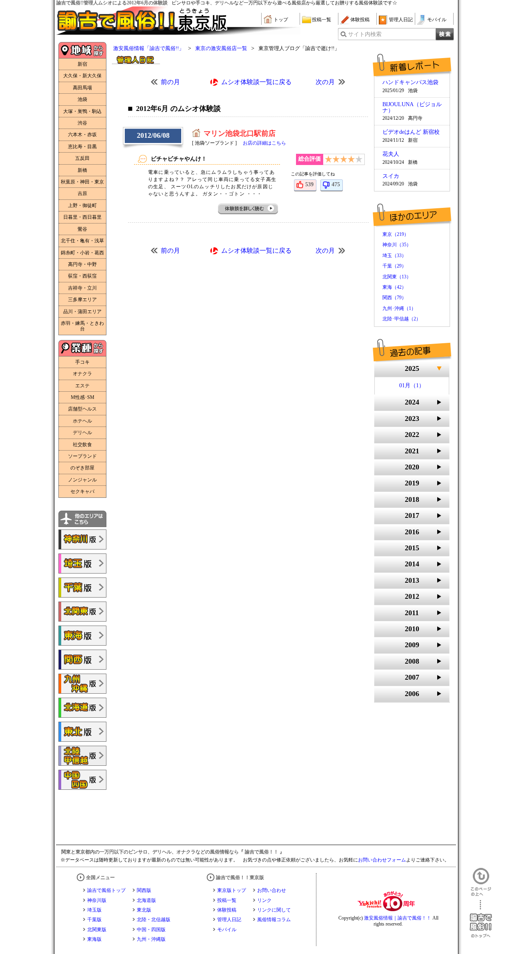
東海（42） (394, 287)
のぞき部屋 (82, 468)
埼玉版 (94, 910)
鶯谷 (82, 229)
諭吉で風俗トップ (106, 890)
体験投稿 (360, 19)
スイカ (390, 176)
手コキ (82, 362)
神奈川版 (96, 900)
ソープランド (82, 456)
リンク (264, 900)
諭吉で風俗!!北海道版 (82, 708)
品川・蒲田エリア (82, 311)
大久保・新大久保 (82, 75)
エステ (82, 385)
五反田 (82, 158)
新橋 (82, 170)
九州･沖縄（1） (399, 308)
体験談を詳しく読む (248, 208)
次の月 (325, 81)
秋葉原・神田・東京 (82, 182)
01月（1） (411, 385)
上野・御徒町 (82, 205)
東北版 (144, 910)
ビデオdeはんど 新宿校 (411, 132)
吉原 (82, 193)
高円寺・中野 (82, 264)
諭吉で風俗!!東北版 (82, 732)
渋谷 (82, 123)
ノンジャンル (82, 480)
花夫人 (390, 154)
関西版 (144, 890)
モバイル (436, 19)
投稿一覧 (321, 19)
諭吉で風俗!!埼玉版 (82, 563)
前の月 (170, 81)
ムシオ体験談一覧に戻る (256, 81)
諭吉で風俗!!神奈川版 (82, 539)
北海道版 (146, 900)
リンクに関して (274, 910)
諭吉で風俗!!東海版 (82, 636)
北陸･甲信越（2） (401, 319)
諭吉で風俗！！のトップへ (481, 919)
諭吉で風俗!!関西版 (82, 660)
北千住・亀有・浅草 (82, 241)
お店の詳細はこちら (264, 143)
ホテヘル (82, 421)
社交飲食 (82, 444)
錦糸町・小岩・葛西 (82, 253)
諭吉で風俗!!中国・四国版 (82, 780)
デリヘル (82, 432)
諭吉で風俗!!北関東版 (82, 612)
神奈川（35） (396, 245)
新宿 (82, 64)
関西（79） (394, 297)
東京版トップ (231, 890)
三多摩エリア (82, 299)
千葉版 (94, 919)
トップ (281, 19)
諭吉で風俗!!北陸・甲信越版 (82, 756)
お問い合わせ (271, 890)
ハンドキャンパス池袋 (410, 82)
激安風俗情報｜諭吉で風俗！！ (397, 918)
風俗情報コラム (274, 919)
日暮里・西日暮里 (82, 217)
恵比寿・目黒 (82, 146)
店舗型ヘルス (82, 409)
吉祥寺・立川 (82, 288)
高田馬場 (82, 88)
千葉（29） (394, 266)
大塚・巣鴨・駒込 (82, 111)
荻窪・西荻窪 (82, 276)
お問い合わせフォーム (382, 860)
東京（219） (395, 234)
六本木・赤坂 (82, 134)
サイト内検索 (365, 34)
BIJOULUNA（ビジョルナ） (412, 107)
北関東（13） (396, 277)
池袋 (82, 99)
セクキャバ (82, 491)
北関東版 (96, 929)
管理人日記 (401, 19)
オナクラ (82, 373)
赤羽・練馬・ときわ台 (82, 326)
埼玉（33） (394, 255)
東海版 (94, 939)
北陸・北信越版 (153, 919)
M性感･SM (82, 397)
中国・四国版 (151, 929)
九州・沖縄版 (151, 939)
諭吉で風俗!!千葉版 (82, 588)
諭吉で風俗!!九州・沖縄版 (82, 684)
